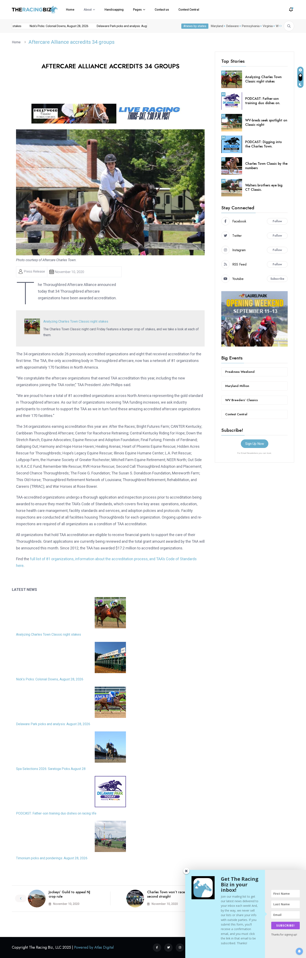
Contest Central (188, 9)
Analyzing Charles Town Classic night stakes (75, 321)
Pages (137, 9)
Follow (277, 221)
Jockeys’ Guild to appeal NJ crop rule (69, 894)
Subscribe (277, 278)
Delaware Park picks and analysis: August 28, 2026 (120, 26)
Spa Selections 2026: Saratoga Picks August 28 (51, 769)
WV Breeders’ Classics (241, 400)
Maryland (217, 26)
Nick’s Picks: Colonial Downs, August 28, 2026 (49, 26)
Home (70, 9)
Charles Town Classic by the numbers (266, 165)
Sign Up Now (254, 444)
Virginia (268, 26)
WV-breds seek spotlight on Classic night (266, 122)
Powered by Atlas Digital (94, 947)
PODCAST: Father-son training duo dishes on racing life (56, 813)
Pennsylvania (251, 26)
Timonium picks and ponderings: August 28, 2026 (51, 858)
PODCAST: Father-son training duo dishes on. (262, 100)
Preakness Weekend (240, 371)
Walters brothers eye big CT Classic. (263, 187)
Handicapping (114, 9)
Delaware (232, 26)
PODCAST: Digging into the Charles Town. (263, 144)
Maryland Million (237, 386)
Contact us (162, 9)
